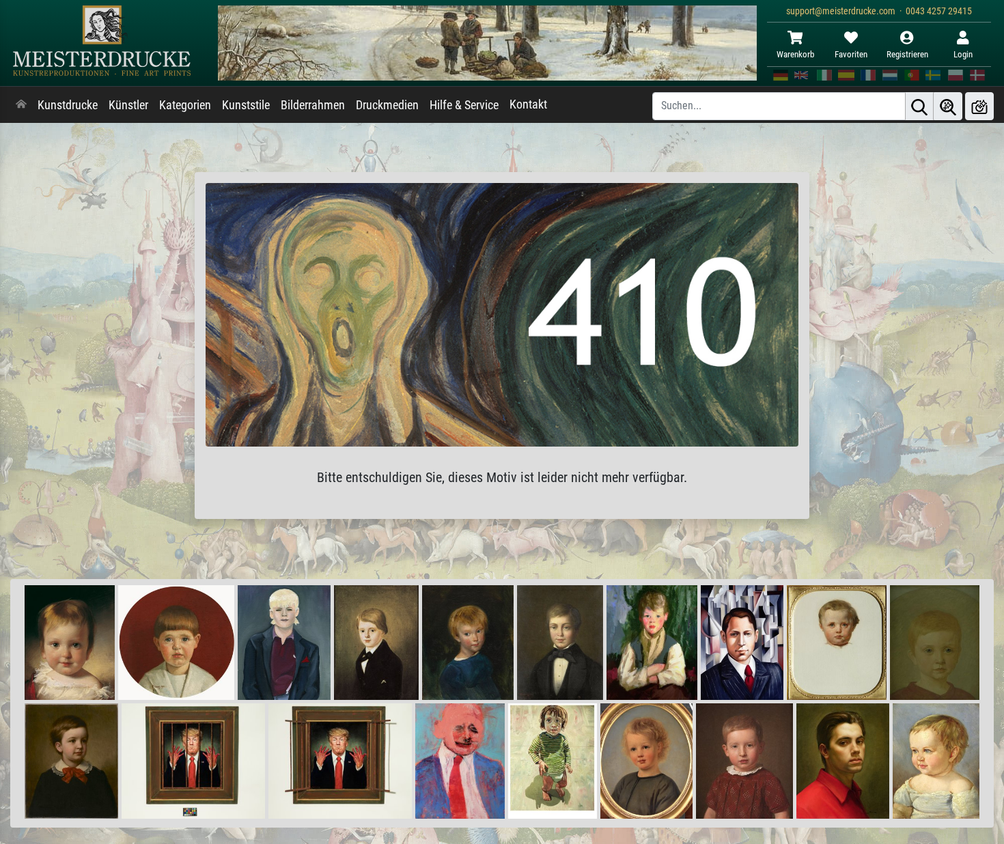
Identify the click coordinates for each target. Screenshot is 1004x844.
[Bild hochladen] (979, 106)
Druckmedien (387, 105)
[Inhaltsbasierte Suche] (948, 106)
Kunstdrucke (68, 105)
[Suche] (919, 106)
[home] (21, 105)
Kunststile (246, 105)
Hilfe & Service (464, 105)
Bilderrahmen (313, 105)
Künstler (128, 105)
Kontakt (528, 104)
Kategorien (185, 105)
